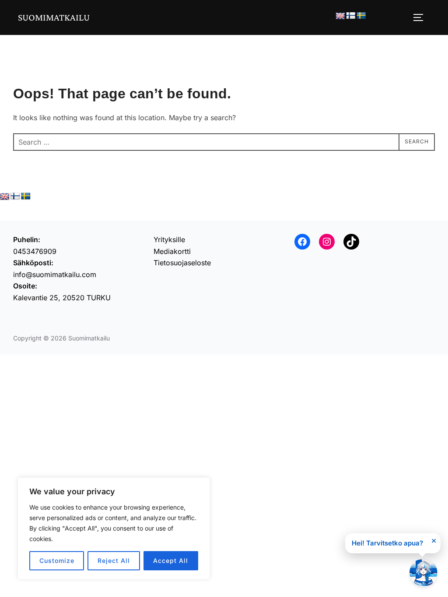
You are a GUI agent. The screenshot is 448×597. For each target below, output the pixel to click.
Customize (56, 560)
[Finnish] (351, 16)
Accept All (170, 560)
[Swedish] (361, 16)
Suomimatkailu (54, 17)
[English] (340, 16)
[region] (114, 528)
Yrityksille (169, 239)
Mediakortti (172, 251)
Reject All (114, 560)
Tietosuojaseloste (182, 262)
